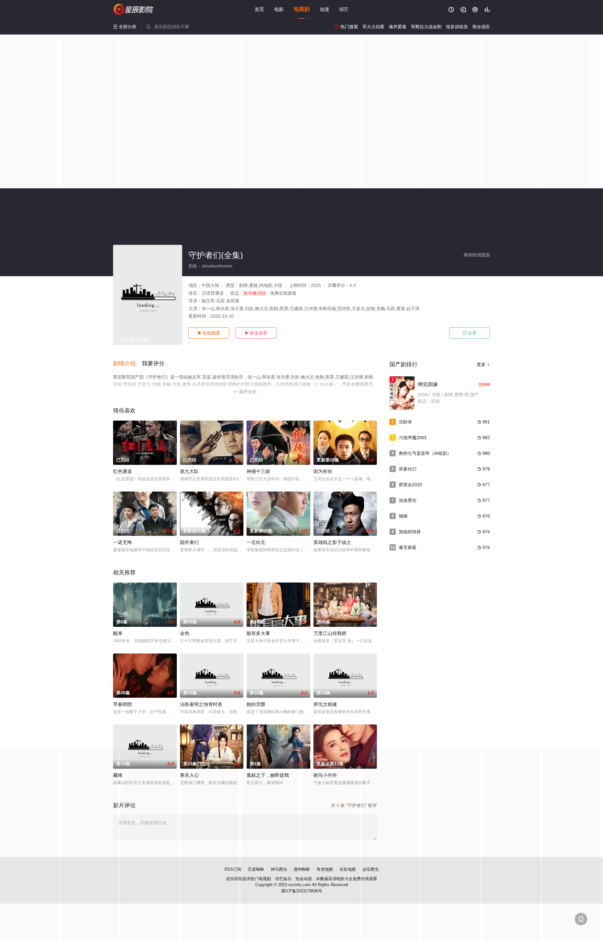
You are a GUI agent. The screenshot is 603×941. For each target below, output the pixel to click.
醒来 (117, 633)
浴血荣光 (407, 500)
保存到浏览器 (477, 254)
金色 (184, 633)
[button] (127, 364)
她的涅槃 (256, 704)
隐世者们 (189, 542)
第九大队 (189, 471)
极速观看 (256, 333)
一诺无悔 (122, 542)
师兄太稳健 (325, 704)
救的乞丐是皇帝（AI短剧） (425, 453)
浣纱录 (405, 421)
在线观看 (209, 333)
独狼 (403, 516)
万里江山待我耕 (329, 633)
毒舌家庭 (407, 547)
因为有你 (322, 471)
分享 (469, 333)
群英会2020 (410, 484)
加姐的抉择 (410, 531)
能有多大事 (258, 633)
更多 (483, 364)
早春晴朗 (122, 704)
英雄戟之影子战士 (332, 542)
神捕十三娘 (258, 471)
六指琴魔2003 (412, 437)
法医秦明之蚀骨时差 (201, 704)
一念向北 (256, 542)
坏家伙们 (407, 468)
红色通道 (122, 471)
